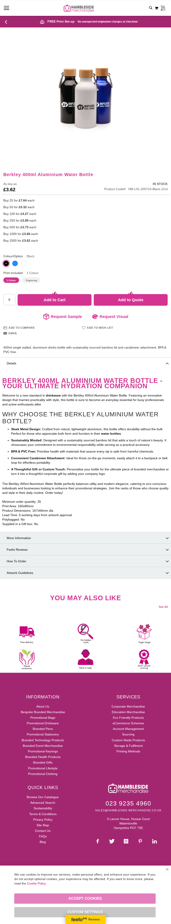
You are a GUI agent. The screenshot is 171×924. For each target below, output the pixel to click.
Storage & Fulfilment (128, 746)
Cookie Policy (36, 883)
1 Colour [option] (11, 280)
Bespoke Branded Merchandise (43, 712)
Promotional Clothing (42, 774)
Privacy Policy (43, 819)
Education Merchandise (128, 712)
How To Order (16, 561)
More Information (19, 538)
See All (163, 606)
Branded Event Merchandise (43, 746)
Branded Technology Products (43, 740)
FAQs (43, 836)
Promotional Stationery (43, 734)
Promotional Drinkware (43, 723)
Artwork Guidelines (20, 573)
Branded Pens (43, 729)
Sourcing (128, 734)
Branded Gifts (43, 762)
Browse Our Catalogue (43, 797)
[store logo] (79, 8)
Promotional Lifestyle (42, 768)
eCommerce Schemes (128, 723)
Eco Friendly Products (128, 717)
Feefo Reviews (17, 549)
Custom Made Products (128, 740)
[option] (6, 263)
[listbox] (85, 264)
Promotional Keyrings (43, 751)
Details (11, 363)
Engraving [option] (31, 280)
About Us (42, 706)
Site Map (43, 825)
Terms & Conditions (43, 814)
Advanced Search (42, 802)
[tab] (85, 363)
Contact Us (43, 831)
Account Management (128, 729)
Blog (43, 842)
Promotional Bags (42, 717)
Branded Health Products (43, 757)
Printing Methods (128, 751)
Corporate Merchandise (128, 706)
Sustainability (43, 808)
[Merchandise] (7, 21)
